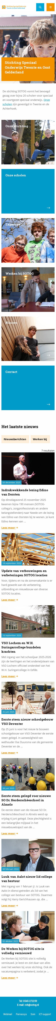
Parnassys (21, 1014)
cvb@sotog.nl (32, 1004)
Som (33, 1014)
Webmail (7, 1014)
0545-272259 (30, 1000)
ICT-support (45, 1014)
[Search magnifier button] (40, 7)
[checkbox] (15, 439)
